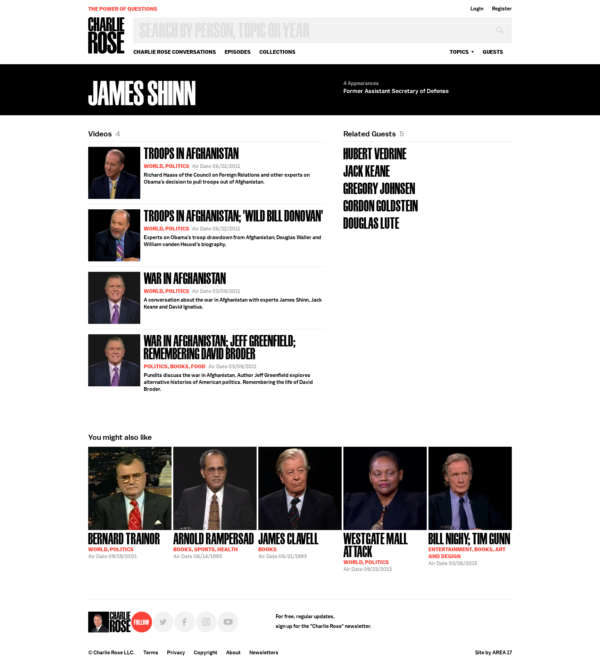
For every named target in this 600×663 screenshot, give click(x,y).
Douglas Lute (371, 222)
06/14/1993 (213, 545)
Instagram (206, 622)
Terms (150, 652)
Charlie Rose (106, 36)
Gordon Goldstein (380, 205)
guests (493, 52)
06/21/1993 (288, 545)
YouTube (227, 622)
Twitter (163, 622)
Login (476, 8)
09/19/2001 (124, 545)
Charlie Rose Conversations (174, 52)
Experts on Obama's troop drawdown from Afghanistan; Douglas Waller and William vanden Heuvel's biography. (233, 227)
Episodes (238, 52)
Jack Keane (366, 170)
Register (502, 8)
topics (459, 52)
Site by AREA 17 (493, 652)
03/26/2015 (469, 548)
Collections (277, 52)
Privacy (176, 652)
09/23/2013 (375, 551)
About (233, 652)
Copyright (205, 652)
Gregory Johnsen (379, 187)
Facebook (184, 622)
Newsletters (263, 652)
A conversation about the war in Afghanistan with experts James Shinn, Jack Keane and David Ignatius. (233, 289)
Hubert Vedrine (375, 152)
